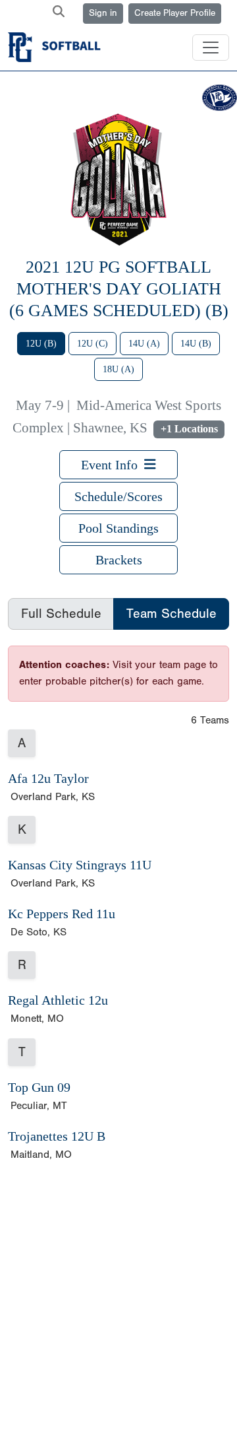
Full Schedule (61, 613)
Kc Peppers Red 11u (61, 913)
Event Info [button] (112, 464)
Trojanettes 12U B (56, 1136)
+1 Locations (189, 428)
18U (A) (118, 369)
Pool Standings (118, 528)
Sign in (103, 13)
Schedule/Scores (118, 496)
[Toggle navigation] (210, 47)
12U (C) (92, 344)
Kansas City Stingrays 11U (79, 864)
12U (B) (41, 344)
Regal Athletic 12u (58, 1000)
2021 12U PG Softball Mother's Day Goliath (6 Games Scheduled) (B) (118, 288)
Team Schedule (171, 613)
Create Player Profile (174, 13)
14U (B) (195, 344)
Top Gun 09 (39, 1087)
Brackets (118, 560)
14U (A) (144, 344)
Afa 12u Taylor (48, 778)
